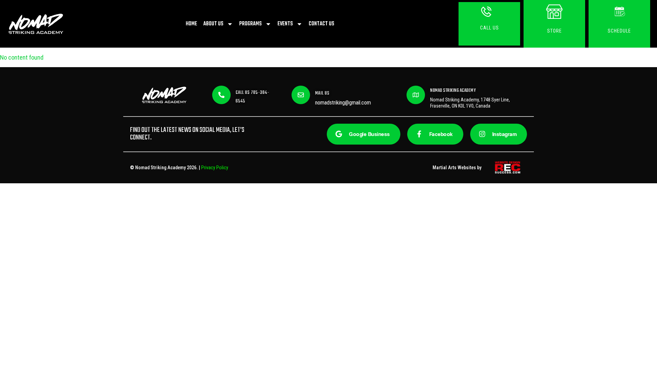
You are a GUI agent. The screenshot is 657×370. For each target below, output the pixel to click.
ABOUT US (213, 24)
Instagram (504, 134)
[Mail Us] (301, 95)
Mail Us (322, 93)
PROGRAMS (250, 24)
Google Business (369, 134)
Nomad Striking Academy (453, 91)
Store (554, 31)
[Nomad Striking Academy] (416, 95)
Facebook (441, 134)
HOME (191, 24)
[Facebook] (419, 134)
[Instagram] (482, 134)
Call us (489, 27)
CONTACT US (321, 24)
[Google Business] (339, 134)
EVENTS (285, 24)
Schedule (619, 31)
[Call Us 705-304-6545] (221, 95)
